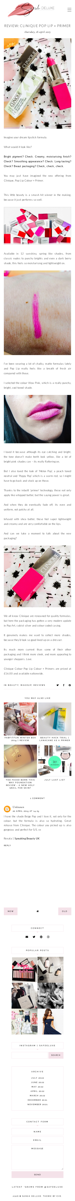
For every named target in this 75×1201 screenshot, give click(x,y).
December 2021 (37, 1100)
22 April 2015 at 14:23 (26, 811)
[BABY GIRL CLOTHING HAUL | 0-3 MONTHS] (25, 1033)
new (11, 911)
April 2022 (37, 1091)
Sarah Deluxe (32, 1196)
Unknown (18, 807)
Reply (7, 845)
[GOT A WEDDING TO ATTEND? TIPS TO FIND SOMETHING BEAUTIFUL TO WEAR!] (50, 1033)
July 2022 (37, 1078)
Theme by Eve (52, 1196)
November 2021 (38, 1104)
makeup (26, 685)
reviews (39, 685)
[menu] (69, 9)
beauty (13, 685)
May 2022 (37, 1087)
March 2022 (37, 1096)
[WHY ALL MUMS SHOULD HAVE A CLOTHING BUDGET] (25, 1007)
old (65, 911)
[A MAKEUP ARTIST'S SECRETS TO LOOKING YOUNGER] (50, 1007)
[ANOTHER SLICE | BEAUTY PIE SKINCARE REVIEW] (50, 981)
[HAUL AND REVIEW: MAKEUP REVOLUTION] (25, 981)
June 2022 (37, 1082)
